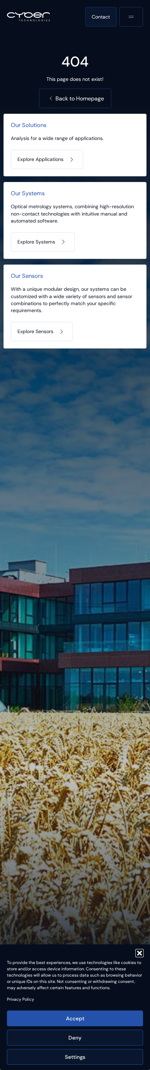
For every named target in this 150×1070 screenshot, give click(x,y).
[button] (139, 953)
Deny (75, 1037)
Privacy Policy (20, 999)
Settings (75, 1057)
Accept (75, 1018)
